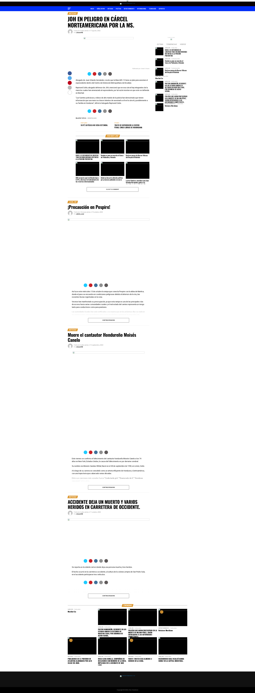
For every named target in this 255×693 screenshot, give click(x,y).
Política (118, 9)
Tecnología (152, 9)
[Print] (110, 75)
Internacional (141, 9)
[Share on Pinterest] (94, 75)
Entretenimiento (129, 9)
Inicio (92, 9)
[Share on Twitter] (89, 75)
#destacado (92, 118)
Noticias (110, 9)
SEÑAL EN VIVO (101, 9)
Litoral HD (79, 32)
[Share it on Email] (105, 75)
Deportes (162, 9)
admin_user (80, 214)
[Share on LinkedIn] (100, 75)
